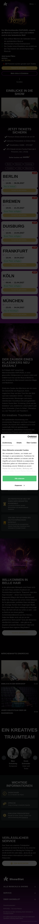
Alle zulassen (19, 478)
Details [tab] (19, 443)
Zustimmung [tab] (7, 443)
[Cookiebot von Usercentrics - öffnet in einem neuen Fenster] (28, 437)
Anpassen (18, 485)
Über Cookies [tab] (32, 443)
